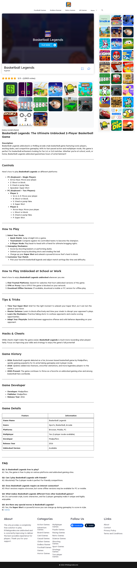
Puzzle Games (58, 529)
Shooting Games (56, 542)
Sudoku (116, 118)
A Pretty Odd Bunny (104, 47)
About (106, 524)
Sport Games (58, 546)
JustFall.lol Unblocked (55, 94)
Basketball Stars (40, 124)
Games (7, 510)
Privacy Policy (110, 530)
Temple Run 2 (128, 82)
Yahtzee (128, 71)
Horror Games (43, 553)
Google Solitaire (40, 109)
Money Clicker (10, 95)
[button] (102, 10)
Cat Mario (105, 94)
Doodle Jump (70, 95)
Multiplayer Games (57, 525)
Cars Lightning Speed (10, 109)
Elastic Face (55, 110)
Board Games (43, 532)
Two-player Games (57, 555)
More (92, 10)
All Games (83, 10)
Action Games (43, 524)
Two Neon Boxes (25, 94)
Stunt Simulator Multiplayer (70, 109)
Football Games (40, 10)
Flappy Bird (128, 118)
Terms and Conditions (113, 533)
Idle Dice (116, 129)
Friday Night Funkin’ (105, 57)
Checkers (104, 71)
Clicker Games (43, 541)
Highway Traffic (85, 110)
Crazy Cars (40, 95)
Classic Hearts (116, 82)
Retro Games (70, 10)
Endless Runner (55, 10)
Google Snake (105, 23)
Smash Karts (116, 23)
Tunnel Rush (105, 106)
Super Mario (116, 58)
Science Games (59, 538)
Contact (107, 527)
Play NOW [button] (46, 45)
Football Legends (128, 58)
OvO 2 (25, 125)
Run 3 (128, 24)
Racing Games (58, 532)
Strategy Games (56, 550)
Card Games (42, 535)
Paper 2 (128, 94)
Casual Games (43, 538)
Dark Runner (128, 128)
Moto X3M (105, 36)
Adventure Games (41, 528)
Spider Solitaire (25, 110)
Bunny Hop (128, 106)
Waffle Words (116, 105)
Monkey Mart (85, 95)
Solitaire (128, 48)
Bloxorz (11, 125)
